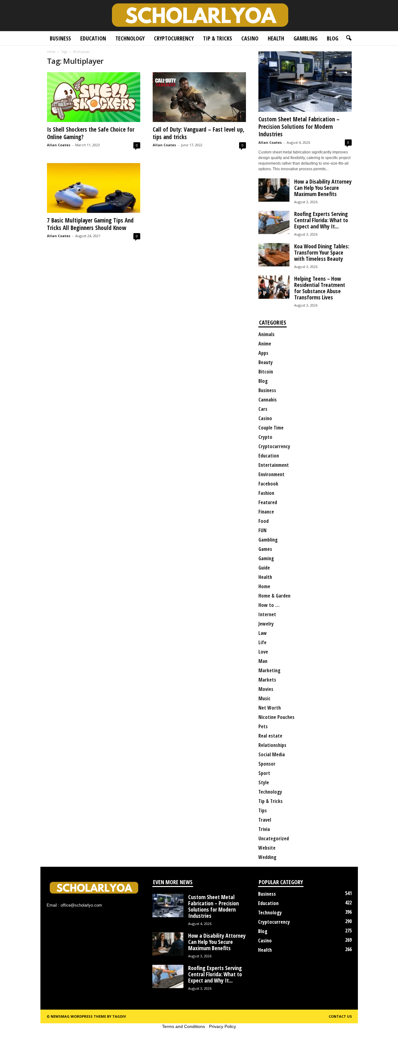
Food (263, 521)
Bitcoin (265, 371)
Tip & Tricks (217, 38)
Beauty (265, 362)
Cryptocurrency (174, 38)
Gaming (266, 558)
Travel (264, 819)
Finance (266, 511)
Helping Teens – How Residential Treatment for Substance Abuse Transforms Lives (319, 288)
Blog (332, 38)
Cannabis (267, 399)
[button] (348, 38)
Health (276, 38)
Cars (262, 409)
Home (51, 51)
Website (266, 847)
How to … (269, 605)
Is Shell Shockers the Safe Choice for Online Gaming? (90, 133)
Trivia (264, 829)
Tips (262, 810)
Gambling (305, 38)
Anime (264, 343)
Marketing (269, 670)
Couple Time (271, 427)
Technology (130, 38)
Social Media (271, 754)
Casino (249, 38)
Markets (267, 679)
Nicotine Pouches (276, 717)
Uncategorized (273, 838)
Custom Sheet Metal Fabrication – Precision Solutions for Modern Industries (299, 126)
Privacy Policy (222, 1026)
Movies (265, 689)
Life (262, 642)
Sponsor (266, 763)
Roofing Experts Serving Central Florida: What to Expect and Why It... (321, 220)
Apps (263, 353)
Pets (263, 726)
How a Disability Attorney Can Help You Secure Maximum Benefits (323, 188)
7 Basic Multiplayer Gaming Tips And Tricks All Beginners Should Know (90, 224)
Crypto (265, 437)
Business (60, 38)
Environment (271, 474)
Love (263, 651)
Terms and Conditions (183, 1026)
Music (264, 698)
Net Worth (269, 707)
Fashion (266, 493)
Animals (266, 334)
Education (93, 38)
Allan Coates (58, 145)
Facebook (268, 483)
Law (262, 633)
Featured (267, 502)
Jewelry (266, 623)
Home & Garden (274, 595)
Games (265, 549)
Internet (267, 614)
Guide (264, 567)
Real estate (270, 735)
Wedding (267, 857)
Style (263, 782)
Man (262, 661)
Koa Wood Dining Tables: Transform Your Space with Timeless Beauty (321, 252)
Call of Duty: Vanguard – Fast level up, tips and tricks (198, 133)
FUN (262, 530)
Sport (264, 773)
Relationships (272, 745)
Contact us (340, 1016)
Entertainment (273, 465)
